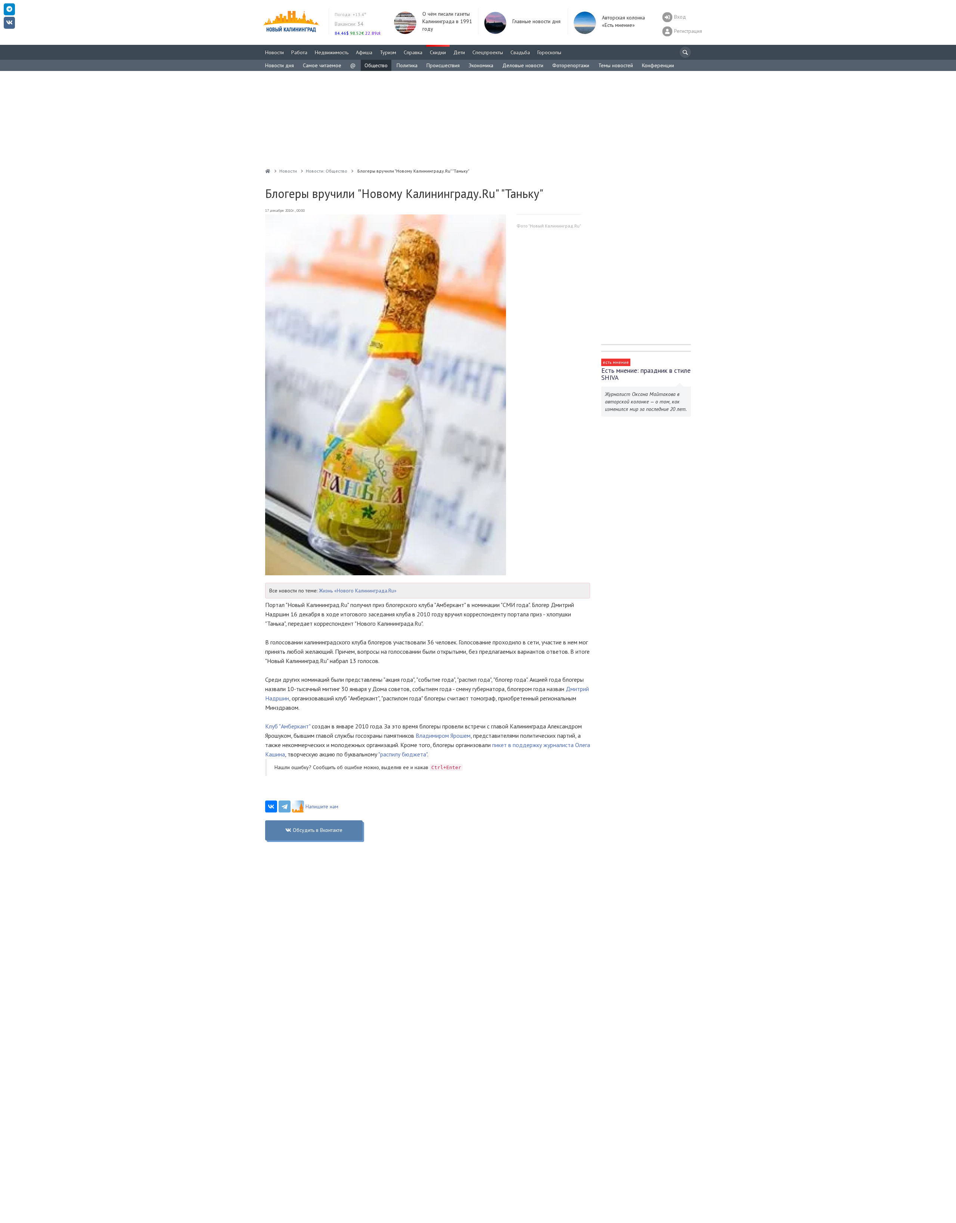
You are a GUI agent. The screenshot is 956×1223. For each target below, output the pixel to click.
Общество (376, 65)
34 (349, 24)
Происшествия (443, 65)
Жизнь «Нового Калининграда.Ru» (358, 590)
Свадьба (520, 52)
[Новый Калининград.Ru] (267, 171)
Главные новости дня (536, 21)
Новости (274, 52)
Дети (459, 52)
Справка (413, 52)
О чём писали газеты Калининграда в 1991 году (447, 21)
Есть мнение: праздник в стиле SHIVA (645, 374)
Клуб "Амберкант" (287, 726)
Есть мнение (616, 362)
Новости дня (279, 65)
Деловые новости (522, 65)
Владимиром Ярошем (443, 735)
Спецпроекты (487, 52)
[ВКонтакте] (271, 806)
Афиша (364, 52)
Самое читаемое (322, 65)
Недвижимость (331, 52)
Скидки (438, 52)
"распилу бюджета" (402, 754)
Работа (299, 52)
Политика (407, 65)
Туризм (388, 52)
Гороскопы (549, 52)
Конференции (658, 65)
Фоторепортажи (570, 65)
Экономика (481, 65)
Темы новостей (615, 65)
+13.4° (350, 14)
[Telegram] (285, 806)
